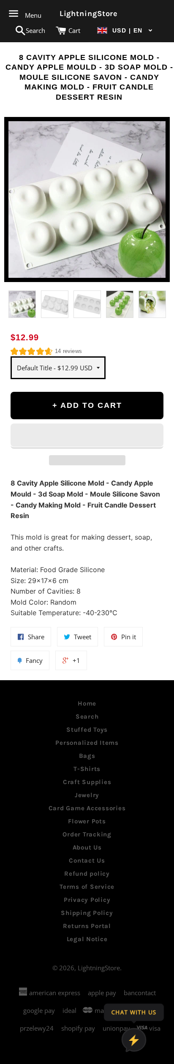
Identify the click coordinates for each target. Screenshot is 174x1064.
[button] (125, 30)
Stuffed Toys (87, 729)
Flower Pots (87, 821)
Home (87, 703)
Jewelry (87, 795)
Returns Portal (87, 926)
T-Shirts (87, 769)
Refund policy (87, 873)
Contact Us (87, 860)
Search (87, 716)
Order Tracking (87, 834)
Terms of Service (87, 886)
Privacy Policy (87, 900)
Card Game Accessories (87, 808)
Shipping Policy (87, 913)
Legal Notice (87, 939)
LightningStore (87, 13)
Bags (87, 756)
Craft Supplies (87, 782)
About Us (87, 847)
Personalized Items (87, 742)
